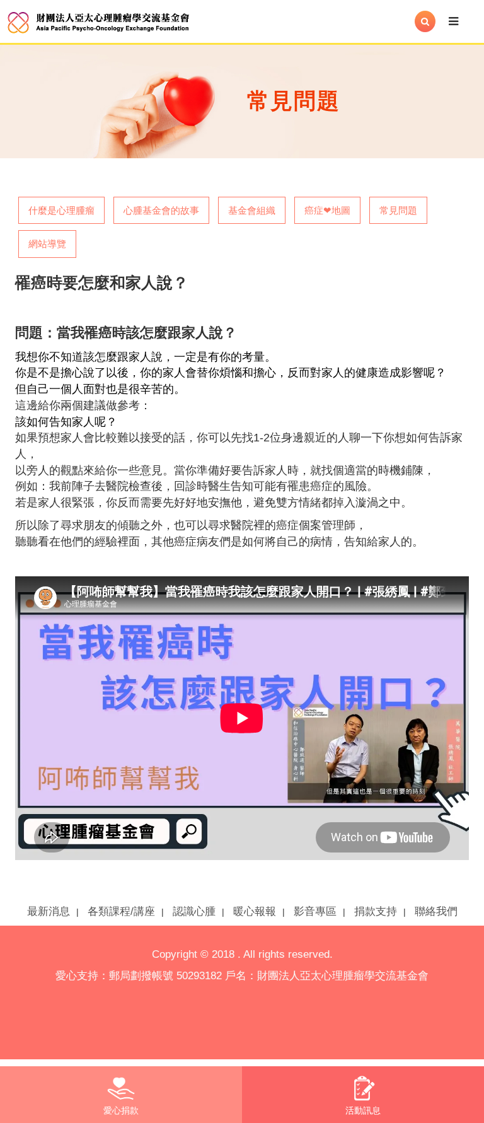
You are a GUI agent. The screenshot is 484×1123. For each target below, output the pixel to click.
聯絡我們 (436, 911)
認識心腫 (194, 911)
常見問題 (398, 210)
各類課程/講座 (121, 911)
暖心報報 (254, 911)
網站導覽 (47, 243)
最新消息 (48, 911)
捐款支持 (375, 911)
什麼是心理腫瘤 (61, 210)
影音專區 (315, 911)
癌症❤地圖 (327, 210)
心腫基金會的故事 (161, 210)
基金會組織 (251, 210)
